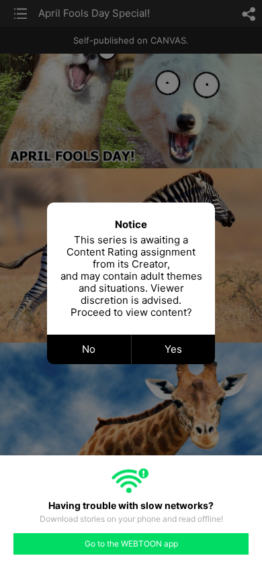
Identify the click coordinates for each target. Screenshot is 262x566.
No (88, 349)
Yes (173, 349)
